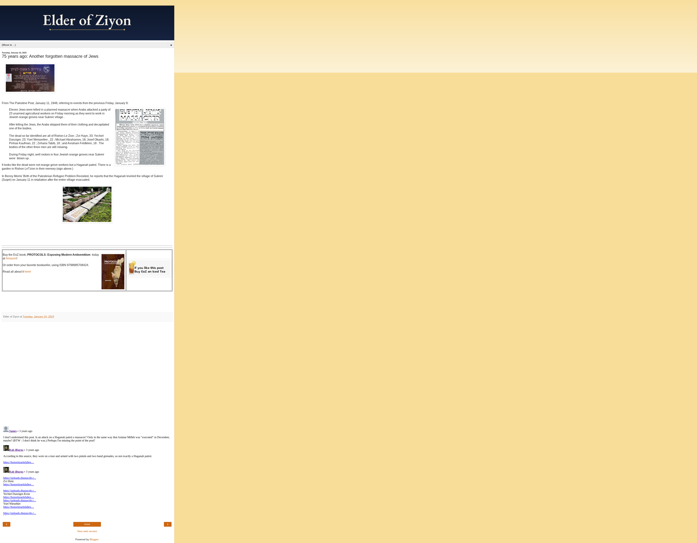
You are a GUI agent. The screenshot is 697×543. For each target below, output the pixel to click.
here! (28, 271)
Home (87, 524)
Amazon (11, 258)
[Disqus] (87, 372)
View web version (87, 531)
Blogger (94, 539)
